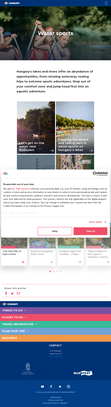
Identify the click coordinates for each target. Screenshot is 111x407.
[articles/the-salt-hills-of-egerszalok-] (22, 262)
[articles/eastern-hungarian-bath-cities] (51, 262)
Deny (55, 231)
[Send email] (18, 294)
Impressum (55, 397)
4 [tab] (61, 271)
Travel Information (18, 324)
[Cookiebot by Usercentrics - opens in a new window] (95, 174)
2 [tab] (53, 271)
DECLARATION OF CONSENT (55, 403)
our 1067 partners (21, 188)
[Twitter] (59, 386)
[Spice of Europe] (83, 373)
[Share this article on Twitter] (12, 294)
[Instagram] (68, 386)
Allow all (90, 231)
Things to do (12, 310)
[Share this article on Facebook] (6, 294)
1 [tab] (50, 271)
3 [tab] (57, 271)
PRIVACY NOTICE (55, 400)
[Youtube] (42, 386)
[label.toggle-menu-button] (108, 3)
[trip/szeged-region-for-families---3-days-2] (79, 262)
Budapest (10, 338)
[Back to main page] (12, 3)
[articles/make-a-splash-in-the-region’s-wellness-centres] (107, 262)
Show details (95, 222)
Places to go (13, 317)
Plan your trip (14, 331)
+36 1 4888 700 (55, 357)
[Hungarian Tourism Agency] (27, 369)
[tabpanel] (14, 247)
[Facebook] (51, 386)
